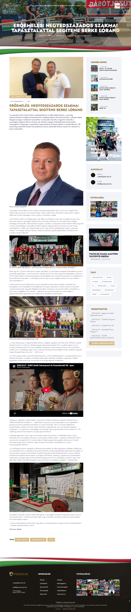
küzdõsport (109, 290)
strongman (105, 294)
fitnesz (95, 282)
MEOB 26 (102, 108)
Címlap (32, 6)
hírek (94, 294)
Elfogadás (58, 609)
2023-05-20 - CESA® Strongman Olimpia (102, 320)
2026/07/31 (104, 86)
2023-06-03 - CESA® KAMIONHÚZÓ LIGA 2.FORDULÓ (102, 337)
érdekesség (96, 290)
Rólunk (42, 580)
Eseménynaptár (62, 587)
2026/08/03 (104, 77)
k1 (93, 286)
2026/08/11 (104, 67)
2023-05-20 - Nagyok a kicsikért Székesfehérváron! (102, 314)
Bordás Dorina (97, 151)
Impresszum (61, 594)
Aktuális (60, 36)
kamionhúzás (97, 277)
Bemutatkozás (41, 6)
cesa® (109, 277)
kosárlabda (102, 286)
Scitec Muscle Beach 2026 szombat (107, 89)
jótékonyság (107, 282)
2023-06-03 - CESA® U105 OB (102, 325)
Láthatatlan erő (106, 79)
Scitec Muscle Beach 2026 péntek (107, 98)
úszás (113, 286)
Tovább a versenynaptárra (102, 343)
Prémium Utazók (75, 6)
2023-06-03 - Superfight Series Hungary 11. (101, 330)
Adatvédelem (61, 590)
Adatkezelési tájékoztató (68, 609)
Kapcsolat (92, 6)
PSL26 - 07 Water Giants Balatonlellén (108, 69)
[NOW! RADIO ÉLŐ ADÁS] (119, 5)
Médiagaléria (61, 583)
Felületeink (52, 6)
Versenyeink (43, 590)
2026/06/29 (104, 106)
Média (84, 6)
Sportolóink (63, 6)
